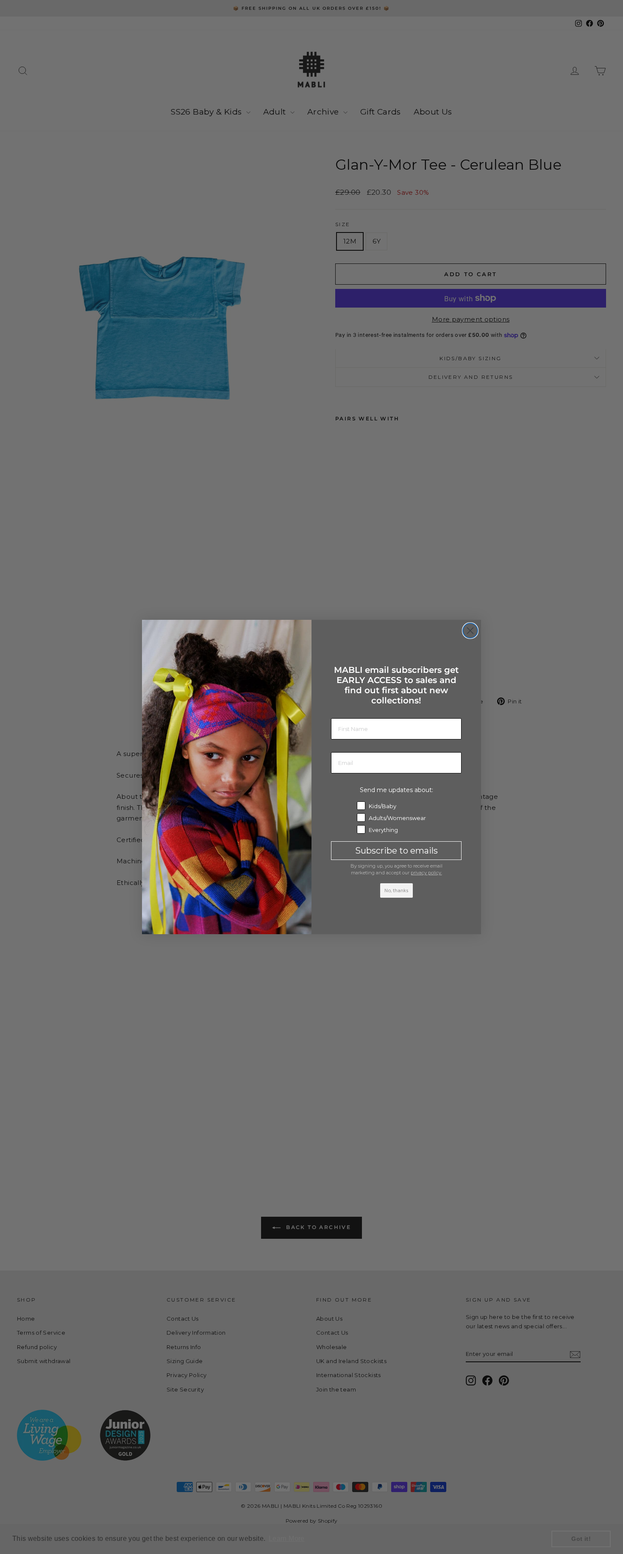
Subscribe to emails (396, 851)
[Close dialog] (470, 630)
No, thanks (396, 890)
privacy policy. (426, 873)
